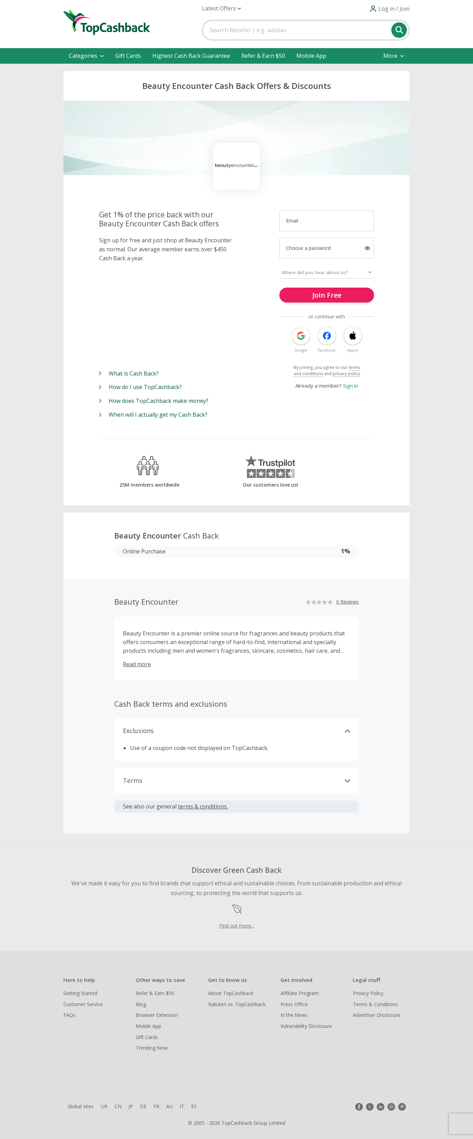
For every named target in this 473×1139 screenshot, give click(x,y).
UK (104, 1106)
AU (169, 1106)
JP (130, 1106)
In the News (293, 1015)
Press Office (294, 1004)
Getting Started (80, 993)
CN (118, 1106)
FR (156, 1106)
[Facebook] (359, 1107)
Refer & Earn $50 (263, 56)
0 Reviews (347, 601)
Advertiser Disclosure (376, 1015)
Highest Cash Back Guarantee (191, 56)
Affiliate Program (299, 993)
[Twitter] (370, 1107)
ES (194, 1106)
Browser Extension (157, 1015)
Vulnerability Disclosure (306, 1026)
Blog (141, 1004)
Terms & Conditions (375, 1004)
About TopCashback (230, 993)
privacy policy (346, 374)
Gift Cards (128, 56)
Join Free (326, 295)
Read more (137, 664)
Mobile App (311, 56)
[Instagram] (391, 1107)
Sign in (350, 385)
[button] (221, 8)
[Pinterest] (402, 1107)
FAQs (69, 1015)
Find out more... (236, 925)
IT (182, 1106)
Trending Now (152, 1048)
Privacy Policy (368, 993)
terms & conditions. (203, 806)
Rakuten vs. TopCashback (237, 1004)
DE (143, 1106)
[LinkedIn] (380, 1107)
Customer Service (83, 1004)
